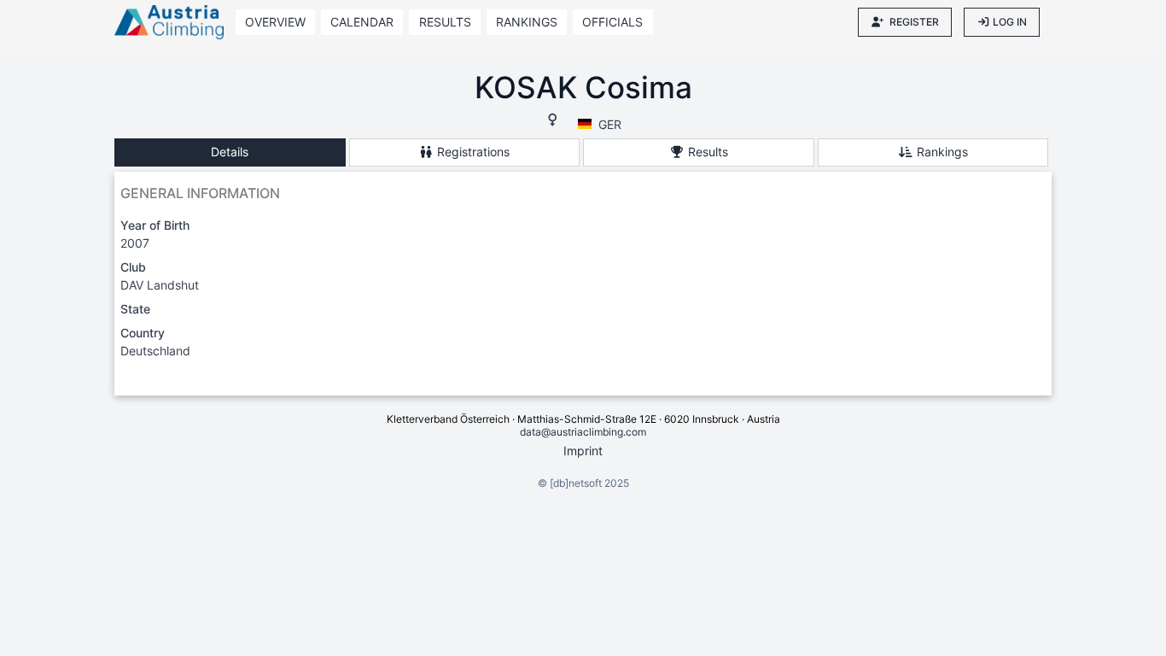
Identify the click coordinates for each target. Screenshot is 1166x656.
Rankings (526, 22)
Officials (612, 22)
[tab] (230, 152)
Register (914, 21)
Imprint (583, 450)
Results (445, 22)
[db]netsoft (576, 483)
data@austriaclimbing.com (583, 431)
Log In (1010, 21)
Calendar (362, 22)
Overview (275, 22)
